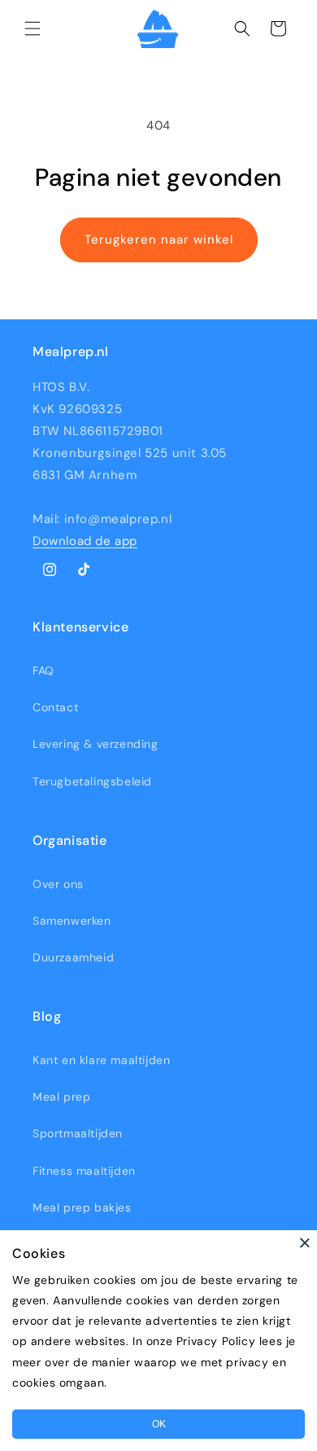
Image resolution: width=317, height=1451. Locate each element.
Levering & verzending (95, 743)
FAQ (43, 670)
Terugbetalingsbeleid (92, 781)
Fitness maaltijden (84, 1170)
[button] (32, 28)
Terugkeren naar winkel (159, 239)
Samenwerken (72, 920)
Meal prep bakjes (82, 1207)
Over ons (58, 884)
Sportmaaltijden (78, 1133)
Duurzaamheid (73, 957)
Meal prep (61, 1096)
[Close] (305, 1242)
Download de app (85, 541)
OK (159, 1424)
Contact (55, 707)
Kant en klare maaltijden (101, 1060)
